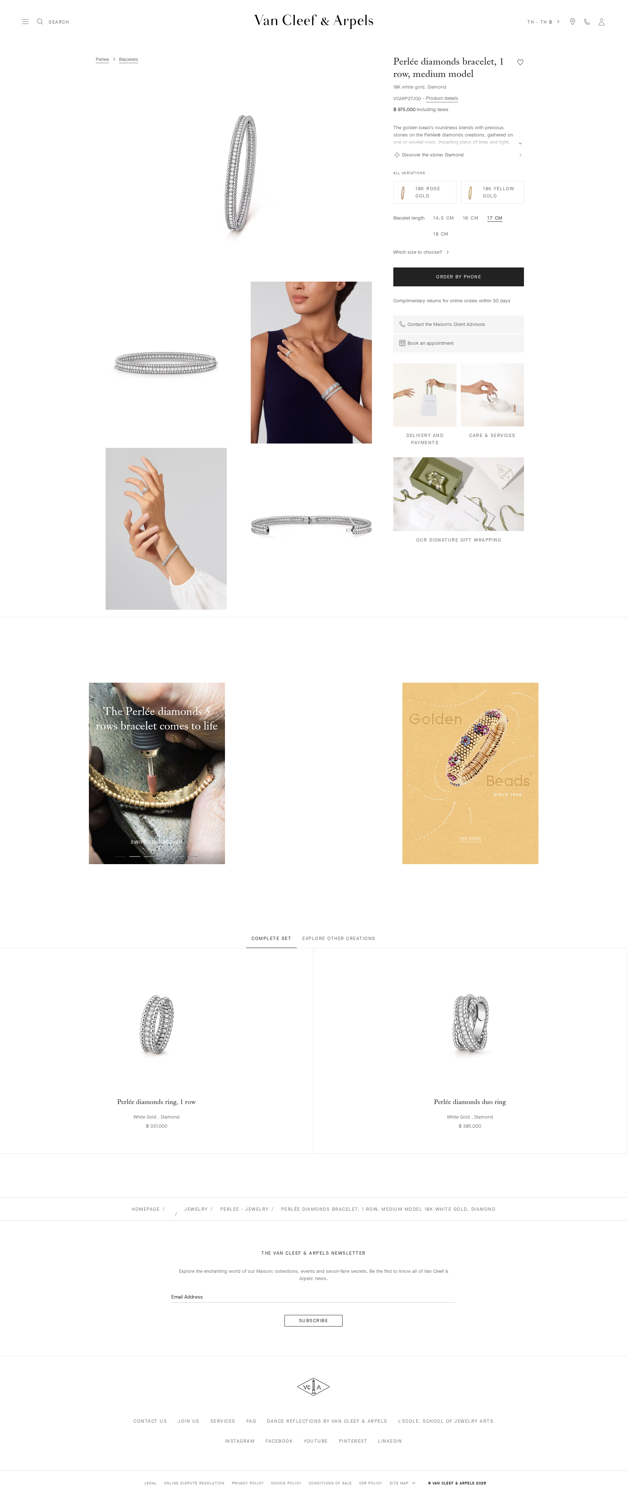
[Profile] (601, 21)
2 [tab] (135, 856)
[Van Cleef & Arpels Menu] (25, 21)
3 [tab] (149, 856)
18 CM (441, 234)
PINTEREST (353, 1441)
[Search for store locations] (572, 21)
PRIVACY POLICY (248, 1483)
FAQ (251, 1421)
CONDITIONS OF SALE (330, 1483)
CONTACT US (150, 1421)
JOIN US (189, 1421)
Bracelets (128, 59)
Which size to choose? (417, 252)
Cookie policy (286, 1483)
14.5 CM (443, 218)
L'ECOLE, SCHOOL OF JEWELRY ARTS (446, 1421)
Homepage (146, 1209)
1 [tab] (120, 856)
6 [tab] (193, 856)
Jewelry (196, 1209)
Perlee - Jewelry (244, 1209)
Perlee (102, 59)
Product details (442, 98)
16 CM (471, 218)
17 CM (495, 218)
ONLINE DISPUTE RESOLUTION (194, 1483)
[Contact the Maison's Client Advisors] (587, 21)
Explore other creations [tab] (339, 938)
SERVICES (222, 1421)
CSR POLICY (370, 1483)
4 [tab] (164, 856)
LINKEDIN (390, 1441)
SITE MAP (400, 1483)
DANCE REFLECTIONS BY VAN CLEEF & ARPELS (327, 1421)
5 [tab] (178, 856)
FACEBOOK (279, 1441)
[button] (241, 169)
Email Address (187, 1296)
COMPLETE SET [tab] (271, 938)
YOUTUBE (316, 1441)
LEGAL (150, 1483)
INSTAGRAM (240, 1441)
